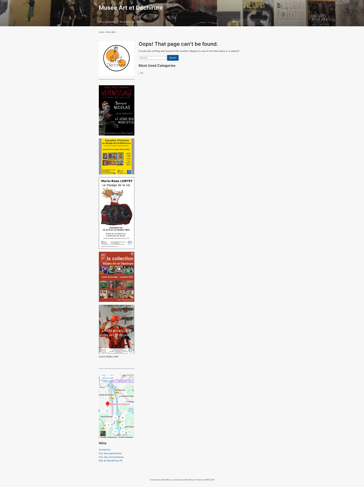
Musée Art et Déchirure (131, 7)
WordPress (167, 479)
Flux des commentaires (111, 457)
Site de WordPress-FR (110, 460)
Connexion (104, 449)
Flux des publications (110, 453)
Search (261, 21)
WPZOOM (209, 479)
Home (101, 32)
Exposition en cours (130, 21)
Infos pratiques (107, 21)
